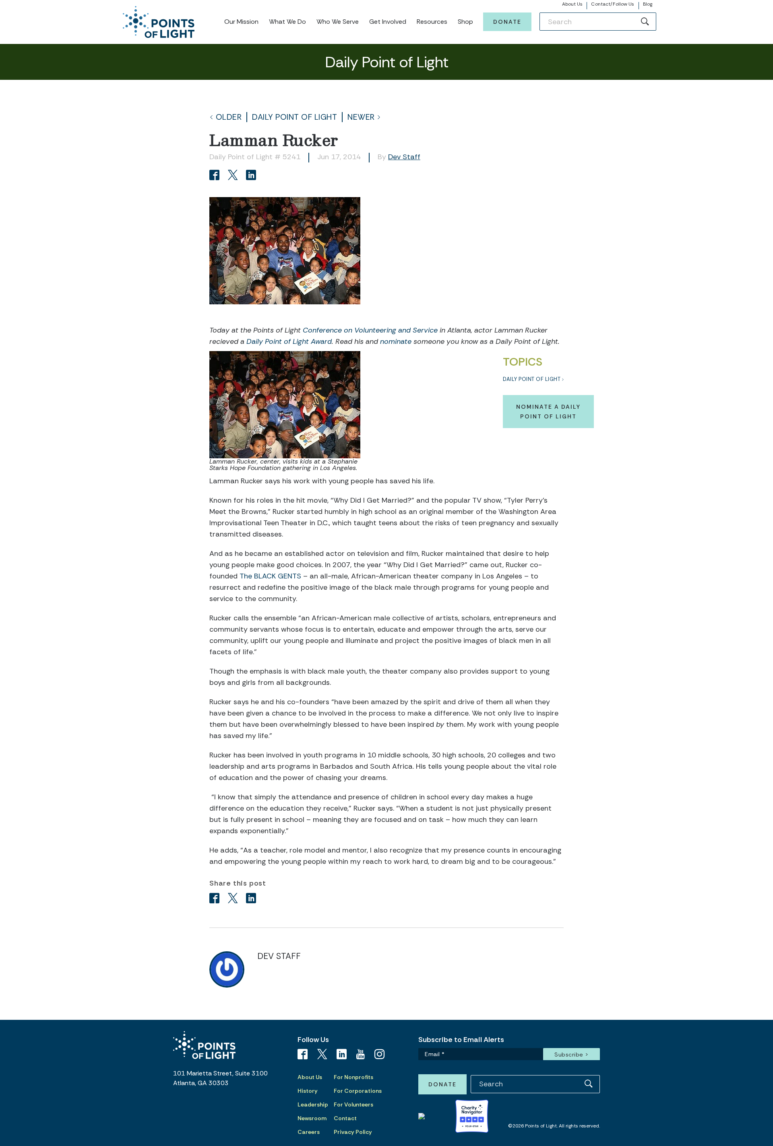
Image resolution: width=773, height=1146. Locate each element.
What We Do (287, 21)
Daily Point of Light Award (289, 341)
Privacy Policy (353, 1132)
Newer (361, 117)
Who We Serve (337, 21)
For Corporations (358, 1090)
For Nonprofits (353, 1077)
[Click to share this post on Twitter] (234, 176)
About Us (572, 4)
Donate (507, 21)
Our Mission (241, 21)
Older (229, 117)
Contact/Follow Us (612, 4)
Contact (345, 1118)
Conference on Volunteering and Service (370, 330)
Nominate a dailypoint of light (548, 411)
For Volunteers (353, 1104)
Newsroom (312, 1118)
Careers (309, 1132)
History (308, 1090)
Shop (465, 21)
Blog (647, 4)
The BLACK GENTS (270, 576)
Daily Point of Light (294, 117)
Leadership (313, 1104)
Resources (432, 21)
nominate (395, 341)
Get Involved (387, 21)
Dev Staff (404, 157)
